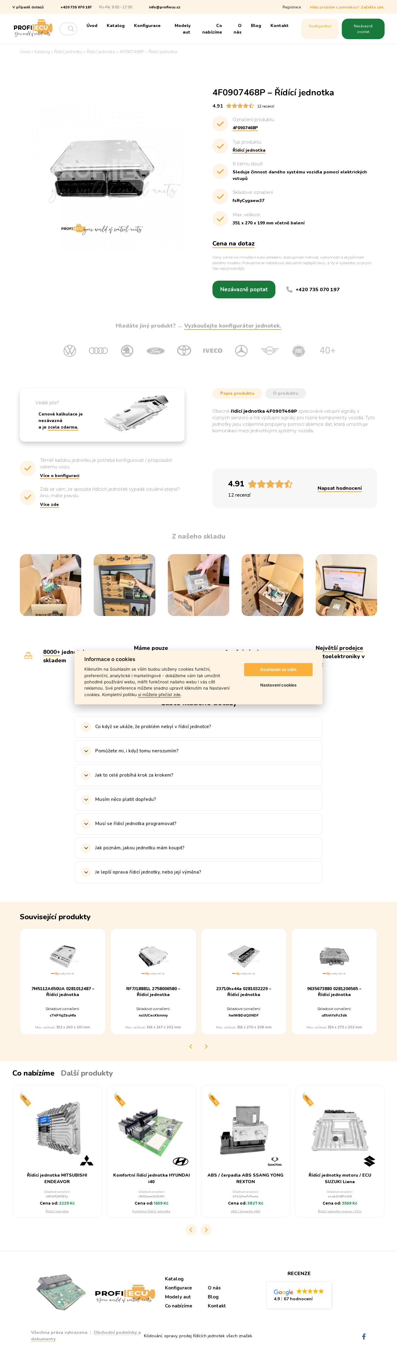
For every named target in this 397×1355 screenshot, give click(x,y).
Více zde (49, 505)
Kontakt (279, 26)
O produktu (285, 393)
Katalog (116, 26)
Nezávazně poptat (363, 29)
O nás (238, 29)
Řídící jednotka (57, 1211)
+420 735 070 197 (76, 7)
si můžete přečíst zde (159, 694)
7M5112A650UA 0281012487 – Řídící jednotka (62, 992)
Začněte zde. (373, 7)
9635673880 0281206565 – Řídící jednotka (334, 992)
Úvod (92, 26)
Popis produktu (237, 393)
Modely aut (182, 29)
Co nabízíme (212, 29)
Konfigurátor (320, 26)
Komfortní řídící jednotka (151, 1211)
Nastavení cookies (278, 684)
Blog (256, 26)
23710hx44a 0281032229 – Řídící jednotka (243, 992)
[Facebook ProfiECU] (364, 1337)
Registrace (292, 7)
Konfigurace (147, 26)
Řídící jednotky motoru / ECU (340, 1211)
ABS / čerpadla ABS (245, 1211)
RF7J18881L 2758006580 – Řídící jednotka (153, 992)
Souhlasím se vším (278, 669)
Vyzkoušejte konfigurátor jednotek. (232, 325)
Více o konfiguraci (59, 476)
